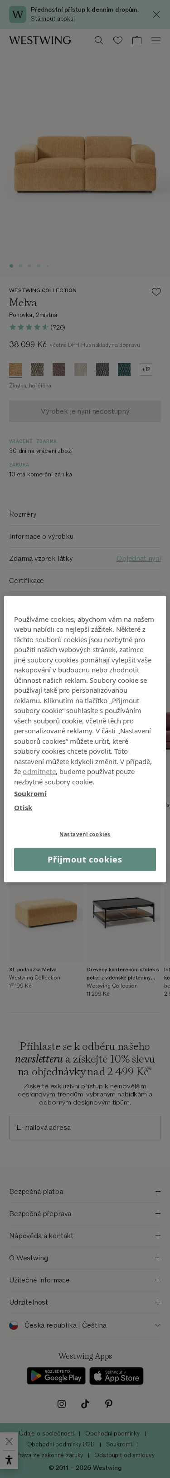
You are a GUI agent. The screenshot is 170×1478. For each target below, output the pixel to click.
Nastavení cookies (85, 834)
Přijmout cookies (85, 859)
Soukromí (30, 793)
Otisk (23, 806)
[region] (84, 739)
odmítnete (39, 771)
